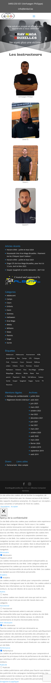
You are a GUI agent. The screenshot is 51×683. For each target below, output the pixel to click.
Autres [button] (2, 592)
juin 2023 (34, 403)
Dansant (29, 362)
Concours (14, 362)
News (9, 332)
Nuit (37, 373)
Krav (24, 370)
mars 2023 (35, 407)
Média (9, 324)
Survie (9, 343)
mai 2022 (34, 414)
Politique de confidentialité (17, 396)
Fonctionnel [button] (4, 606)
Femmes (10, 314)
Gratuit (36, 366)
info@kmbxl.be (25, 8)
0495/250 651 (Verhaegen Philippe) (25, 3)
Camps (9, 299)
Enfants (10, 306)
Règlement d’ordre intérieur (18, 400)
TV (43, 381)
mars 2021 (35, 429)
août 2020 (34, 436)
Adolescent (11, 295)
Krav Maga (11, 321)
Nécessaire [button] (4, 552)
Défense (37, 362)
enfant (8, 366)
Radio (24, 377)
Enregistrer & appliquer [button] (9, 681)
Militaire (10, 328)
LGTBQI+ (41, 370)
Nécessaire (7, 555)
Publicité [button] (3, 665)
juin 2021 (34, 421)
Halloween (11, 317)
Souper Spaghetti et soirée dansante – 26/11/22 (25, 270)
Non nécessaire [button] (6, 622)
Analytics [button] (3, 575)
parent (8, 377)
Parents (10, 335)
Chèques (37, 358)
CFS (30, 358)
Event (9, 310)
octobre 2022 (36, 411)
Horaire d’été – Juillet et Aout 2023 (20, 260)
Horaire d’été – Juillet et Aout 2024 (20, 250)
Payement (16, 377)
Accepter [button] (14, 506)
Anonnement (30, 355)
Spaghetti (23, 381)
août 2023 (34, 400)
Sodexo (40, 377)
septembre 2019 (37, 451)
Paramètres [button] (5, 506)
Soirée (8, 381)
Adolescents (20, 355)
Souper (15, 381)
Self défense (32, 377)
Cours (9, 303)
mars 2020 (35, 440)
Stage (9, 339)
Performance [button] (5, 648)
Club (7, 362)
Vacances (9, 385)
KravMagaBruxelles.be (14, 488)
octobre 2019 (36, 447)
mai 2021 (34, 425)
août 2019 (34, 454)
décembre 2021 (37, 418)
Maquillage (9, 373)
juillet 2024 (35, 396)
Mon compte (23, 465)
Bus (18, 358)
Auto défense (10, 358)
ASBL (39, 355)
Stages (30, 381)
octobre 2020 (36, 432)
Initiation (18, 370)
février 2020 (35, 443)
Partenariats (11, 465)
